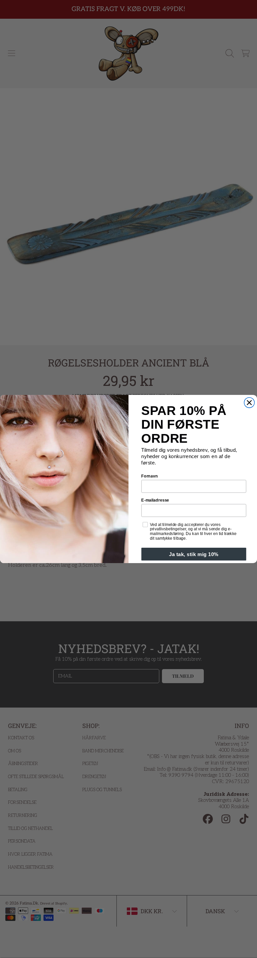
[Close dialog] (249, 403)
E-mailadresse (155, 500)
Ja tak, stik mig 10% (193, 554)
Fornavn (149, 476)
